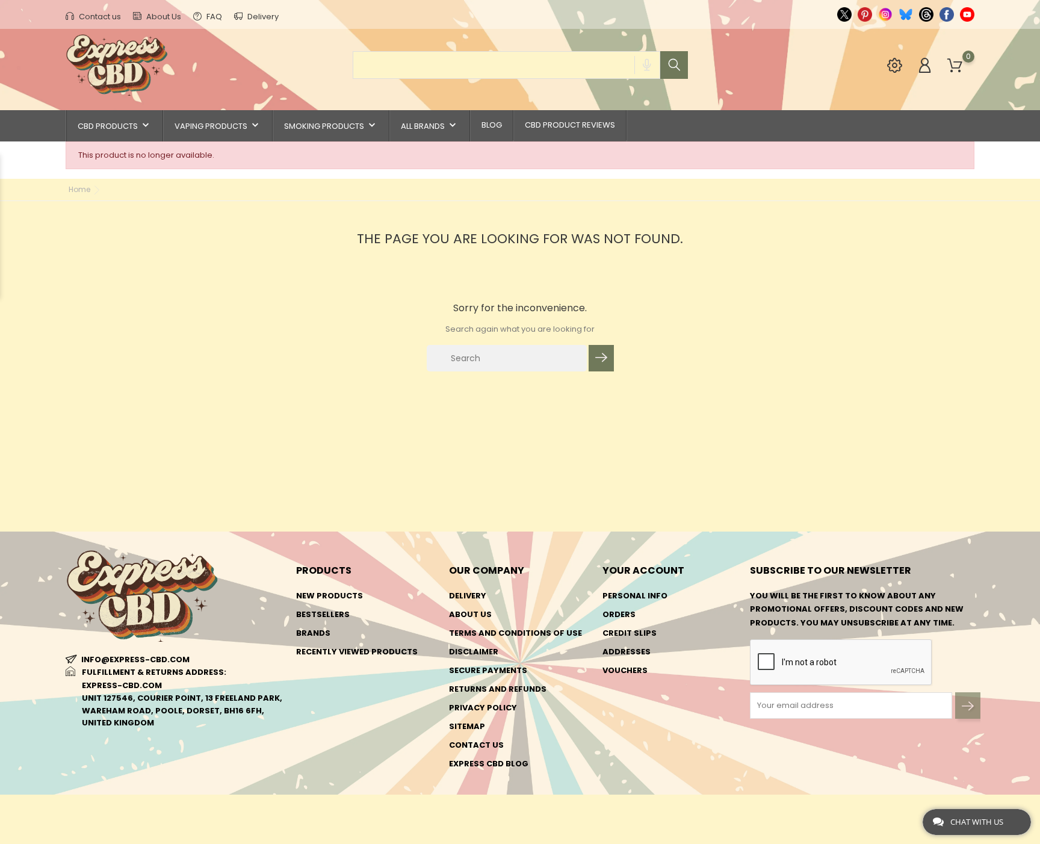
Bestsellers (323, 614)
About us (470, 614)
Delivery (262, 16)
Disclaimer (473, 651)
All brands (430, 125)
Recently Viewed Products (357, 651)
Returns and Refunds (497, 689)
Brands (313, 633)
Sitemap (467, 726)
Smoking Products (331, 125)
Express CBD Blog (488, 763)
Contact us (99, 16)
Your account (643, 570)
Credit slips (629, 633)
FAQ (213, 16)
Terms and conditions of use (515, 633)
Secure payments (488, 670)
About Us (162, 16)
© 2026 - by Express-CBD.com (124, 810)
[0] (954, 65)
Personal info (634, 595)
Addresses (626, 651)
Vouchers (625, 670)
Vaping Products (218, 125)
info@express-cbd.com (135, 659)
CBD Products (115, 125)
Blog (491, 125)
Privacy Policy (483, 707)
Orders (619, 614)
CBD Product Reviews (570, 125)
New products (329, 595)
